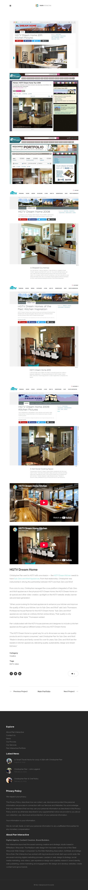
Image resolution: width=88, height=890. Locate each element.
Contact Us (10, 735)
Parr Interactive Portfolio (16, 748)
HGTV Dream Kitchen (62, 575)
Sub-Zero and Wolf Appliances (26, 579)
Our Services (11, 745)
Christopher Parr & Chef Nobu (26, 779)
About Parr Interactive (15, 732)
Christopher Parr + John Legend (27, 769)
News (8, 739)
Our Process (11, 742)
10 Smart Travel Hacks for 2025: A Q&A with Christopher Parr (38, 760)
